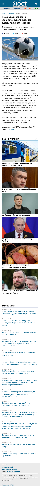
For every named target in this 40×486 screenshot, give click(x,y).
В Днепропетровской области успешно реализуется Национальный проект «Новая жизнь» (18, 322)
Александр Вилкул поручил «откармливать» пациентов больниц (19, 333)
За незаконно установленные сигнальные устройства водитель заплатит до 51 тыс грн (19, 312)
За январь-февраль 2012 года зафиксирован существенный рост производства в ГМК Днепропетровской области (19, 382)
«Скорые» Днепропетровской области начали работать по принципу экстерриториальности (19, 363)
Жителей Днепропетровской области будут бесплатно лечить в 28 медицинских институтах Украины (18, 393)
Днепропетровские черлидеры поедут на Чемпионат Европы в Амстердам (18, 436)
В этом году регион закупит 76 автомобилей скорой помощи (19, 353)
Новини (17, 9)
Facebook (11, 130)
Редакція (4, 465)
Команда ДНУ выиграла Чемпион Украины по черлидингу (19, 454)
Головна (6, 9)
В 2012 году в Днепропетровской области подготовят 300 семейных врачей (18, 372)
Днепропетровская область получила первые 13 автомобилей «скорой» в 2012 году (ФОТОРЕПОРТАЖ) (19, 343)
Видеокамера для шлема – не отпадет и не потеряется (18, 445)
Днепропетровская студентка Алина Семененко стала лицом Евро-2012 (16, 404)
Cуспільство (11, 13)
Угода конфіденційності (9, 469)
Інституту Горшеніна (13, 471)
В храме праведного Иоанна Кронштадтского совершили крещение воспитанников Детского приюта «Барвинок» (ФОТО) (19, 426)
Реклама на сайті (7, 467)
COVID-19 (27, 9)
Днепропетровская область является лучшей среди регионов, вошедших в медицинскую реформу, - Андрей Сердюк (19, 414)
